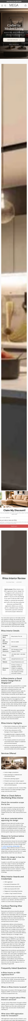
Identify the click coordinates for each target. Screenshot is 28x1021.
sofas (4, 846)
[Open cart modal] (25, 5)
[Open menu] (2, 5)
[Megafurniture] (14, 5)
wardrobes (4, 847)
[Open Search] (5, 5)
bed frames (9, 846)
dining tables (16, 846)
